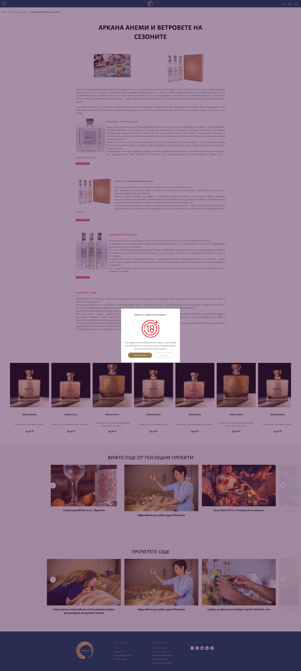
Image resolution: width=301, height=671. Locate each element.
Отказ (163, 355)
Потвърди (140, 355)
